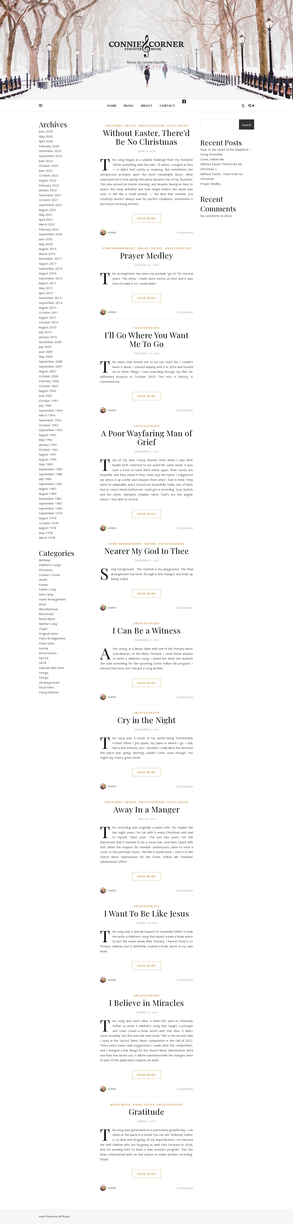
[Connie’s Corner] (146, 46)
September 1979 (50, 513)
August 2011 (47, 317)
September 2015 (50, 278)
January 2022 (48, 190)
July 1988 (45, 479)
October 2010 (48, 322)
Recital (43, 648)
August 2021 (47, 210)
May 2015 (46, 288)
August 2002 (47, 391)
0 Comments (185, 232)
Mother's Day (48, 624)
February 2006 (49, 381)
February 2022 (49, 185)
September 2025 (50, 156)
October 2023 (48, 166)
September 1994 (50, 410)
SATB (42, 663)
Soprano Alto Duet (51, 668)
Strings (43, 673)
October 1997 (48, 401)
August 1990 (47, 459)
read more (146, 218)
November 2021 (50, 195)
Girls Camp (46, 594)
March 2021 (47, 224)
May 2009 (46, 356)
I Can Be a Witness (146, 630)
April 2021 (46, 220)
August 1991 (47, 454)
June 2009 (46, 352)
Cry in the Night (146, 719)
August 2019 (47, 249)
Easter (43, 585)
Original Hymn (48, 633)
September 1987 (50, 484)
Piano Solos (47, 643)
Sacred (43, 658)
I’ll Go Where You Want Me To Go (146, 339)
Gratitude (146, 1111)
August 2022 (47, 180)
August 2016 (47, 273)
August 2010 (47, 327)
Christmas (46, 570)
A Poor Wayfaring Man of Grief (146, 437)
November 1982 (50, 499)
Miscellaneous (48, 609)
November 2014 (50, 298)
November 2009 (50, 342)
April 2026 (46, 141)
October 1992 (48, 425)
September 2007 (50, 366)
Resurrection (48, 653)
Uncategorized (49, 682)
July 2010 (45, 332)
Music (129, 105)
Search (246, 125)
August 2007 (47, 371)
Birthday (44, 560)
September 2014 (50, 303)
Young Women (49, 692)
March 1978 (47, 538)
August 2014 (47, 307)
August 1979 (47, 518)
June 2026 (46, 131)
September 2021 (50, 205)
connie (112, 232)
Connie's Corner (49, 575)
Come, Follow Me (212, 159)
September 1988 (50, 474)
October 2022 (48, 175)
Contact (167, 105)
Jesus (42, 604)
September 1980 (50, 508)
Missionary (46, 614)
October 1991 (48, 450)
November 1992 (50, 420)
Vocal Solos (46, 687)
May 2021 (46, 215)
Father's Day (47, 589)
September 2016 (50, 268)
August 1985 (47, 489)
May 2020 (46, 244)
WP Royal (64, 1216)
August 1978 (47, 528)
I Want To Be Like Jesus (146, 913)
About (146, 105)
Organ (43, 629)
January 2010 (48, 337)
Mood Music (47, 619)
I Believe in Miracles (146, 1002)
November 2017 (50, 259)
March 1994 (47, 415)
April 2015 (46, 293)
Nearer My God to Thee (146, 550)
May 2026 (46, 136)
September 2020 (50, 234)
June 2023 (46, 171)
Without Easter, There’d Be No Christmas (146, 137)
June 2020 (46, 239)
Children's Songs (50, 565)
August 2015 (47, 283)
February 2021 (49, 229)
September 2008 (50, 361)
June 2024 (46, 161)
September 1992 (50, 430)
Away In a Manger (146, 809)
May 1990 (46, 464)
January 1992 (48, 445)
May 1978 (46, 533)
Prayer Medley (146, 255)
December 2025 (50, 151)
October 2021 (48, 200)
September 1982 (50, 503)
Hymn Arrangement (52, 599)
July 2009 (45, 347)
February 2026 (49, 146)
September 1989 (50, 469)
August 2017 (47, 263)
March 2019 (47, 254)
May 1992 (46, 440)
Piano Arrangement (52, 638)
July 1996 (45, 405)
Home (112, 105)
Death (43, 580)
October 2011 (48, 312)
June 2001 (46, 396)
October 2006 (48, 376)
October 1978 (48, 523)
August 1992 (47, 435)
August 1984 (47, 494)
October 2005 (48, 386)
